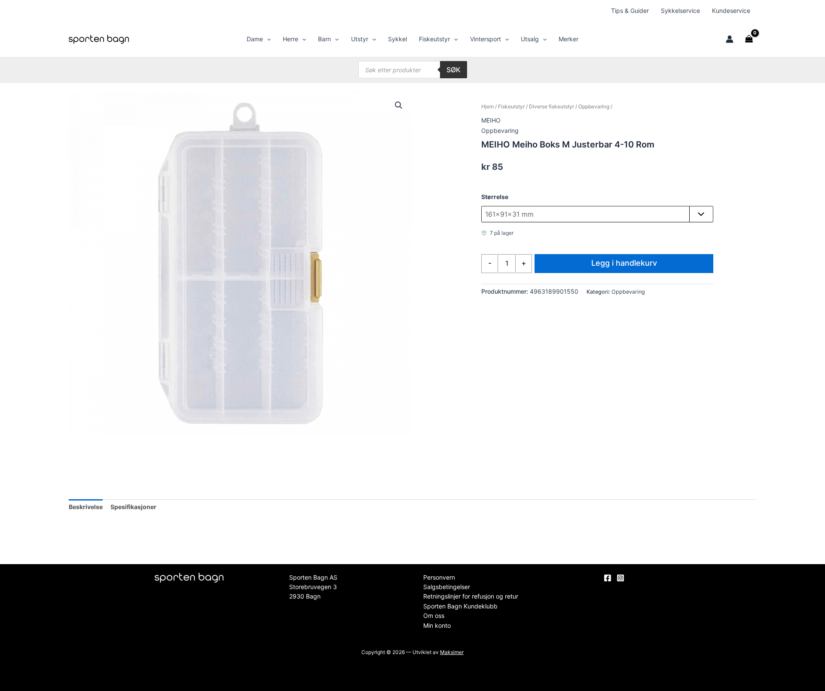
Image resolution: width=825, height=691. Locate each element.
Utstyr (359, 39)
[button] (267, 39)
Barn (324, 39)
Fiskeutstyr (434, 39)
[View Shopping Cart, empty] (749, 39)
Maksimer (452, 652)
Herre (290, 39)
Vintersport (485, 39)
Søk (453, 69)
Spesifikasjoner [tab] (133, 506)
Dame (255, 39)
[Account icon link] (729, 39)
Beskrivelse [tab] (86, 506)
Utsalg (530, 39)
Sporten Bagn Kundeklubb (460, 606)
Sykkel (397, 39)
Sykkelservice (680, 10)
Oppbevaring (593, 106)
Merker (568, 39)
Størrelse (494, 196)
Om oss (433, 615)
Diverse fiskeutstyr (551, 106)
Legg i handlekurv (624, 262)
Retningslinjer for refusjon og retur (470, 596)
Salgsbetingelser (446, 586)
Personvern (439, 577)
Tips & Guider (630, 10)
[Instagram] (620, 578)
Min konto (437, 625)
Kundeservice (731, 10)
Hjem (487, 106)
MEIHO (491, 120)
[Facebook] (607, 578)
